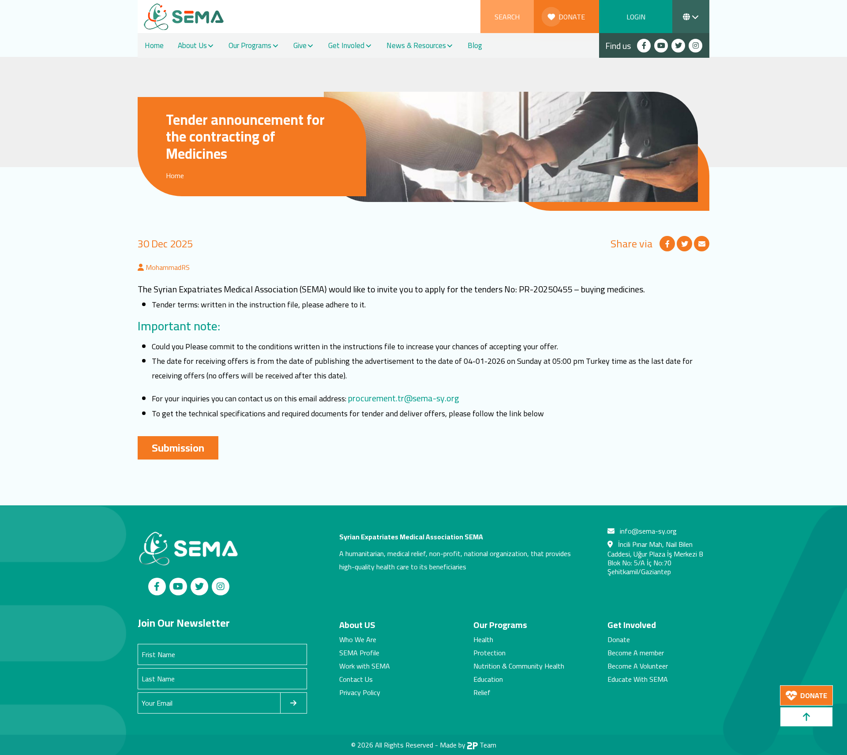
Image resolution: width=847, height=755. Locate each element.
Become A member (635, 652)
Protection (489, 652)
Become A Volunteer (637, 666)
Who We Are (357, 639)
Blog (475, 45)
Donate (618, 639)
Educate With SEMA (637, 679)
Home (154, 45)
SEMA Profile (359, 652)
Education (488, 679)
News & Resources (416, 45)
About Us (192, 45)
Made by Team (468, 744)
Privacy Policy (359, 692)
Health (483, 639)
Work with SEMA (364, 666)
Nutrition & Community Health (518, 666)
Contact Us (356, 679)
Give (300, 45)
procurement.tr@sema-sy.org (403, 398)
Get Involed (346, 45)
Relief (482, 692)
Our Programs (250, 45)
